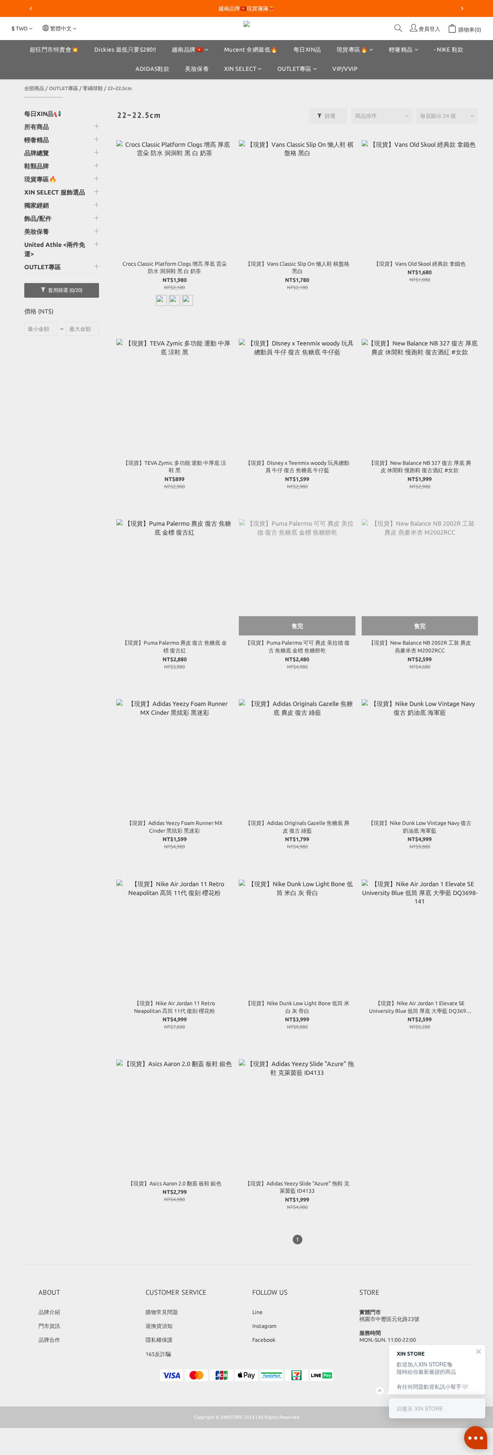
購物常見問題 (162, 1312)
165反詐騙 (158, 1354)
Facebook (263, 1340)
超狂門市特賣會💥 (54, 49)
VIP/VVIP (344, 69)
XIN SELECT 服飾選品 (54, 192)
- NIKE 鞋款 (449, 49)
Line (257, 1312)
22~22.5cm (119, 88)
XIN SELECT (240, 69)
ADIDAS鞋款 (152, 69)
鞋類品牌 (36, 166)
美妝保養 (197, 69)
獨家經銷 (36, 205)
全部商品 (34, 88)
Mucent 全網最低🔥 (251, 49)
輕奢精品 (401, 49)
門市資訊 (49, 1326)
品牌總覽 (36, 152)
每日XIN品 (307, 49)
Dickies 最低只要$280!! (125, 49)
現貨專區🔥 (352, 49)
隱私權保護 (159, 1340)
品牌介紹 (49, 1312)
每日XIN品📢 (42, 113)
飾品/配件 (38, 218)
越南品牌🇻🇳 (187, 49)
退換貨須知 (159, 1326)
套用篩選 (64, 290)
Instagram (264, 1326)
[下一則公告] (462, 8)
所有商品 (36, 126)
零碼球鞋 (93, 88)
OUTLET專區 (294, 69)
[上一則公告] (30, 8)
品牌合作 (49, 1340)
